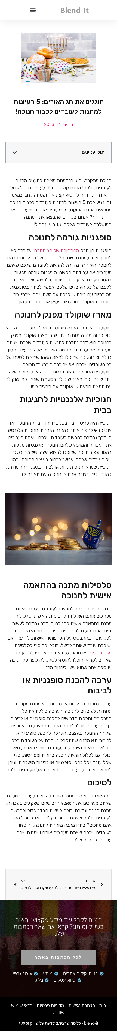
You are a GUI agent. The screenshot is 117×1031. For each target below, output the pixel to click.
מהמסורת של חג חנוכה (56, 250)
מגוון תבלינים (99, 653)
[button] (32, 9)
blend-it (74, 10)
